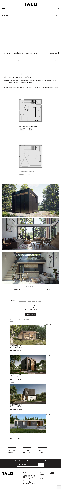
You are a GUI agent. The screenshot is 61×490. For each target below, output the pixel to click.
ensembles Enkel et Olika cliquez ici (24, 90)
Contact (42, 478)
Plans (41, 472)
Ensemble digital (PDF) (18, 289)
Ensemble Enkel (31, 307)
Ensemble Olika (31, 309)
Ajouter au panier (30, 314)
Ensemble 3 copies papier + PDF (20, 292)
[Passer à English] (54, 9)
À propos (42, 474)
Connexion (47, 9)
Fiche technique (53, 53)
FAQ (41, 476)
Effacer (13, 300)
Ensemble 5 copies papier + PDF (20, 295)
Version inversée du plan (32, 305)
